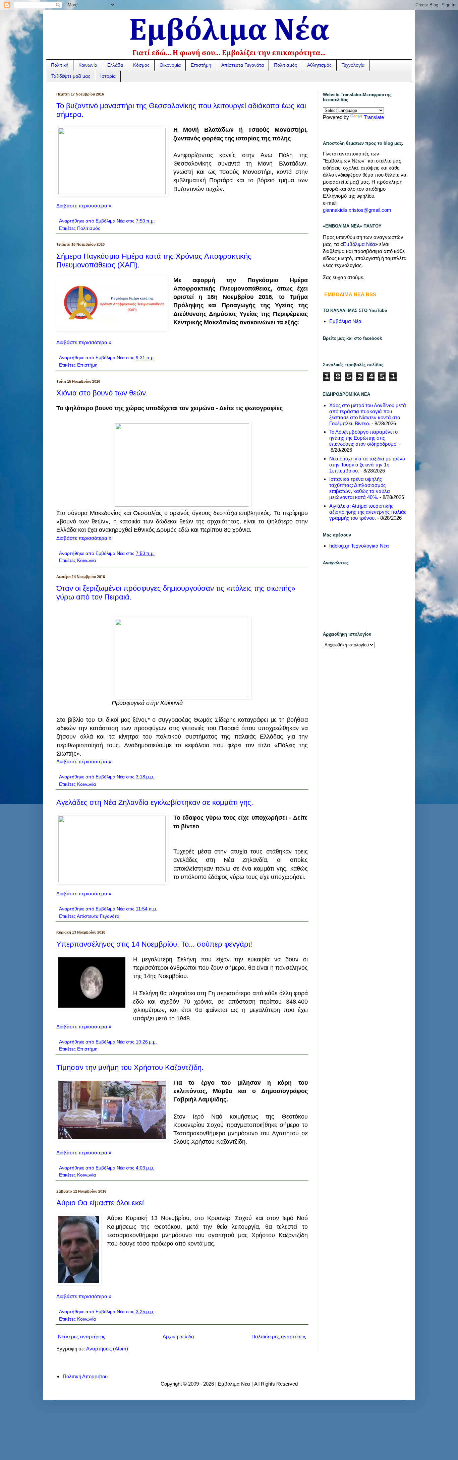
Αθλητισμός (319, 65)
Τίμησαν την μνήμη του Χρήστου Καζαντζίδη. (130, 1067)
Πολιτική (59, 65)
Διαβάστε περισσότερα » (83, 205)
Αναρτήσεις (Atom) (107, 1348)
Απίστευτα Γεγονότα (242, 65)
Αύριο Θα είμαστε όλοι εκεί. (101, 1203)
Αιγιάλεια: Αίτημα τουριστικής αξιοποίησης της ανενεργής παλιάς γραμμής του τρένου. (367, 512)
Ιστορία (108, 76)
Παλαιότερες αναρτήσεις (278, 1336)
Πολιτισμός (285, 65)
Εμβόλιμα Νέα (345, 321)
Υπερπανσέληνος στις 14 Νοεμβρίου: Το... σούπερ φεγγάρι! (154, 944)
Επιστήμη (201, 65)
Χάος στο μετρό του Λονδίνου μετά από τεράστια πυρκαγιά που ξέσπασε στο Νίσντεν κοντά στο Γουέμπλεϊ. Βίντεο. (367, 414)
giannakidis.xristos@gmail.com (357, 210)
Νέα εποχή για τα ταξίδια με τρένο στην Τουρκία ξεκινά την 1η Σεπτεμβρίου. (367, 464)
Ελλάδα (115, 65)
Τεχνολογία (353, 65)
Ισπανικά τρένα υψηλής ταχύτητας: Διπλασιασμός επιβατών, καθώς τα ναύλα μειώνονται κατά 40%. (359, 488)
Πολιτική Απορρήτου (85, 1376)
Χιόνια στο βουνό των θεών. (102, 393)
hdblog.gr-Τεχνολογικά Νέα (359, 546)
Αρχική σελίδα (178, 1336)
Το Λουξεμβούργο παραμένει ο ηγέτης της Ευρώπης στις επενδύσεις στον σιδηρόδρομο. (363, 438)
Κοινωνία (87, 65)
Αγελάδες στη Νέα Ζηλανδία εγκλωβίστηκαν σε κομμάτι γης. (154, 802)
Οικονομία (170, 65)
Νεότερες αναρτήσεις (81, 1336)
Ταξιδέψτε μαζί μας (70, 76)
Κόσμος (141, 65)
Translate (374, 117)
